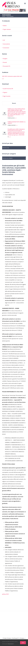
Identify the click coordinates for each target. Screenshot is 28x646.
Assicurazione (6, 44)
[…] (3, 78)
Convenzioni (6, 47)
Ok (23, 642)
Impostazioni (11, 643)
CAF (4, 40)
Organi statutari (7, 29)
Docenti (5, 62)
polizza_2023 (5, 594)
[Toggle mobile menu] (25, 3)
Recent (14, 103)
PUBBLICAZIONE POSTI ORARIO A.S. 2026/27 (17, 122)
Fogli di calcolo (6, 96)
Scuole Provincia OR (8, 88)
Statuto (5, 25)
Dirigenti (5, 58)
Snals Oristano (7, 638)
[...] (15, 118)
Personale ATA (6, 66)
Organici (5, 92)
